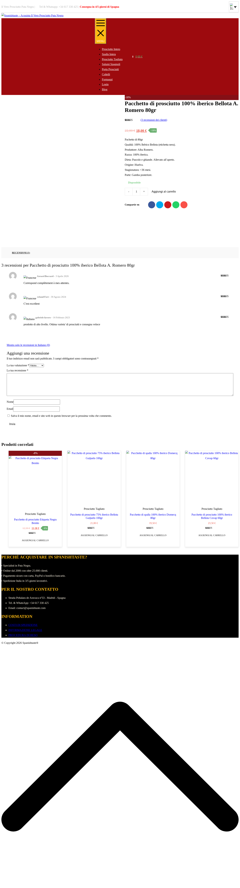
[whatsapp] (228, 6)
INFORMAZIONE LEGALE (25, 630)
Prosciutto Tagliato (112, 59)
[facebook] (224, 6)
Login (105, 84)
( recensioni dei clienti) (154, 119)
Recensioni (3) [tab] (21, 252)
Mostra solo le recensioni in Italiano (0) (28, 345)
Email (10, 408)
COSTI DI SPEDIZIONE (23, 624)
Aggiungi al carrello (164, 191)
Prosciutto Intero (111, 49)
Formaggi (107, 79)
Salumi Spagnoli (111, 64)
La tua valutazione (18, 365)
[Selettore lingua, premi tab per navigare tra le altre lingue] (234, 6)
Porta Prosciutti (110, 69)
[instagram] (226, 6)
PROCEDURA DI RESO (23, 635)
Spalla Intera (109, 54)
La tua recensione (17, 370)
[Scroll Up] (120, 883)
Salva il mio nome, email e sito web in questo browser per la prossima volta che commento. (61, 415)
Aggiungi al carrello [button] (35, 540)
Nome (10, 401)
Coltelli (106, 74)
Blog (104, 89)
